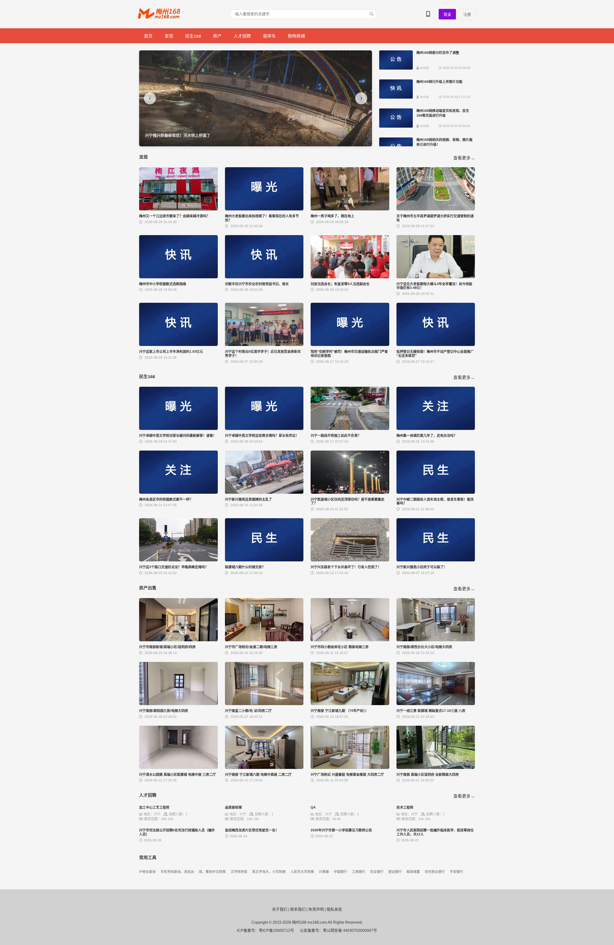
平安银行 (456, 872)
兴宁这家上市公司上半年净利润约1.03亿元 (171, 351)
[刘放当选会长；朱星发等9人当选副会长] (350, 277)
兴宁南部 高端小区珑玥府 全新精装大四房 (427, 774)
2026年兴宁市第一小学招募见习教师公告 (341, 830)
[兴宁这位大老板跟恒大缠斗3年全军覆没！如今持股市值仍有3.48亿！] (435, 277)
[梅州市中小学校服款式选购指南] (178, 277)
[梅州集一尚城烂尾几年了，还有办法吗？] (435, 429)
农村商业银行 (435, 872)
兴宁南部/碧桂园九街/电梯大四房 (163, 711)
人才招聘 (242, 36)
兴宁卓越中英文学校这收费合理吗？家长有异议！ (262, 435)
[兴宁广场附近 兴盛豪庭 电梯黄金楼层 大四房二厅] (350, 768)
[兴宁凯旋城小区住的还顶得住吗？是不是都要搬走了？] (350, 492)
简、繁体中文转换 (212, 872)
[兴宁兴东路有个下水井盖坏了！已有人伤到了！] (350, 560)
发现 (169, 36)
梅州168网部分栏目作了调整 (437, 52)
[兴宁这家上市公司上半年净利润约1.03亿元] (178, 345)
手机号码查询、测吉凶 (177, 872)
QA (313, 807)
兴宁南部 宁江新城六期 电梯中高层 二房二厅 (258, 774)
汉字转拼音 (238, 872)
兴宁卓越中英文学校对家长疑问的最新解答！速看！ (177, 435)
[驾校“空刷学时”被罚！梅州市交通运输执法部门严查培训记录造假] (350, 345)
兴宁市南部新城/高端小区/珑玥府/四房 (167, 647)
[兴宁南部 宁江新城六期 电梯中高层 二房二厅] (264, 768)
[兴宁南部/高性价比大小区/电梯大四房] (435, 640)
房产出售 (147, 588)
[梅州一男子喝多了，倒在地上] (350, 209)
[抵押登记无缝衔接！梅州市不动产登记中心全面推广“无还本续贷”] (435, 345)
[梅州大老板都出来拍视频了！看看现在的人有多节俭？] (264, 209)
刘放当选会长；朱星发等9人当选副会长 (340, 284)
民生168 (193, 36)
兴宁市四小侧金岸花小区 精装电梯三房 (340, 647)
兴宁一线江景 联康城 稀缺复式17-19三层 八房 (430, 711)
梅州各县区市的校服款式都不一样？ (166, 499)
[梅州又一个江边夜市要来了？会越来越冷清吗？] (178, 209)
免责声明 (316, 909)
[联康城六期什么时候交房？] (264, 560)
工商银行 (358, 872)
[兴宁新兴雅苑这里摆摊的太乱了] (264, 492)
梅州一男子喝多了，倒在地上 (332, 216)
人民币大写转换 (302, 872)
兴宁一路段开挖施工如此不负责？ (336, 435)
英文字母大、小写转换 (269, 872)
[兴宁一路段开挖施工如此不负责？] (350, 429)
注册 (467, 14)
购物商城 (296, 36)
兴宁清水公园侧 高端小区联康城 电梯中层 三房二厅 (177, 774)
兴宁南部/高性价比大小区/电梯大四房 (424, 647)
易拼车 (269, 36)
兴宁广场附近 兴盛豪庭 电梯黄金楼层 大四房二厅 (347, 774)
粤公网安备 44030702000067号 (350, 930)
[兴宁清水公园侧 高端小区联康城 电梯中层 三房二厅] (178, 768)
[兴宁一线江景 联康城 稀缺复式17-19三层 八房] (435, 704)
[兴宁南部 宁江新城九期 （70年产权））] (350, 704)
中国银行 (340, 872)
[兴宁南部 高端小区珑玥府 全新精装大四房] (435, 768)
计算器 (324, 872)
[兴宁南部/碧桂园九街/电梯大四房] (178, 704)
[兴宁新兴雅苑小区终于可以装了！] (435, 560)
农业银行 (377, 872)
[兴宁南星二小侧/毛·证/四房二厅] (264, 704)
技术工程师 (404, 807)
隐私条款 (334, 909)
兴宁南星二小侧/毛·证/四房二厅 (248, 711)
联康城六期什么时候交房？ (245, 567)
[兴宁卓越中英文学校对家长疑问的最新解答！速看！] (178, 429)
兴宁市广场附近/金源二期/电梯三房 (251, 647)
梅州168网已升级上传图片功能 (439, 81)
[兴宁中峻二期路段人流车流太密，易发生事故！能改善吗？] (435, 492)
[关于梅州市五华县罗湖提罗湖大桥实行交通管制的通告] (435, 209)
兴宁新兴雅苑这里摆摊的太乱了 (248, 499)
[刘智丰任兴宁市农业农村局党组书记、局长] (264, 277)
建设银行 (395, 872)
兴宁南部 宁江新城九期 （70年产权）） (339, 711)
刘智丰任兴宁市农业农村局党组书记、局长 (257, 284)
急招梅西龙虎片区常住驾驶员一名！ (252, 830)
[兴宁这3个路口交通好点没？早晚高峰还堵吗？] (178, 560)
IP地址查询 (147, 872)
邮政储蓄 (413, 872)
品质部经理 (233, 807)
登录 (447, 14)
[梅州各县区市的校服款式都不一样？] (178, 492)
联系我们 (298, 909)
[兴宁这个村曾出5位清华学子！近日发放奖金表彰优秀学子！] (264, 345)
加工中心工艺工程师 (154, 807)
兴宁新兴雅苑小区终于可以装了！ (421, 567)
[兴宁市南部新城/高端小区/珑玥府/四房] (178, 640)
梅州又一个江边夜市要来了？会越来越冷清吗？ (174, 216)
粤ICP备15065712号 (276, 930)
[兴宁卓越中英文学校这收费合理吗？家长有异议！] (264, 429)
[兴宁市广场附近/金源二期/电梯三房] (264, 640)
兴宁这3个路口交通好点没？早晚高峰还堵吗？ (173, 567)
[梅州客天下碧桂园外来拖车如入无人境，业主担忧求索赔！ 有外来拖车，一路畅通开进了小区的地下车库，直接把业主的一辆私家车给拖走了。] (255, 145)
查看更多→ (464, 158)
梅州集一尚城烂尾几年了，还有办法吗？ (426, 435)
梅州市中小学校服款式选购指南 (162, 284)
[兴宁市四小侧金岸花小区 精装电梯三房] (350, 640)
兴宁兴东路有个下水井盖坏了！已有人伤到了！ (346, 567)
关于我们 (279, 909)
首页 (148, 36)
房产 (217, 36)
